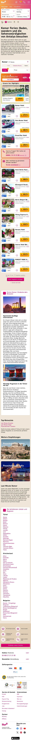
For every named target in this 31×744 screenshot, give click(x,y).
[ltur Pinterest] (21, 733)
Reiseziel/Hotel (5, 10)
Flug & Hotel (4, 6)
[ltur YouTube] (25, 729)
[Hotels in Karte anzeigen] (28, 61)
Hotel (11, 6)
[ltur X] (17, 733)
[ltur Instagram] (21, 729)
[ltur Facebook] (17, 729)
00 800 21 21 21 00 (8, 655)
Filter (5, 70)
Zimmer (18, 14)
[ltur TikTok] (25, 733)
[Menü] (15, 683)
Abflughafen (19, 10)
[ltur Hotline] (24, 2)
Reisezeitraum (5, 14)
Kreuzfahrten (17, 6)
